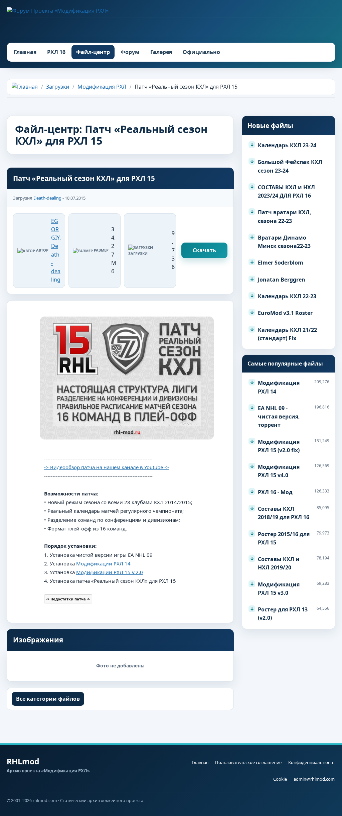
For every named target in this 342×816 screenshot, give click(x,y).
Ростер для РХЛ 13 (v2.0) (283, 613)
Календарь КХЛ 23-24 (287, 145)
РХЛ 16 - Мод (275, 492)
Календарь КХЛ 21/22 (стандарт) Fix (287, 334)
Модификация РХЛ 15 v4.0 (279, 471)
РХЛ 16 (56, 52)
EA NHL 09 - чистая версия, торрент (279, 417)
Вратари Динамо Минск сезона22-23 (284, 242)
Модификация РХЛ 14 (279, 387)
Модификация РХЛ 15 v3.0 (279, 588)
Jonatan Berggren (281, 279)
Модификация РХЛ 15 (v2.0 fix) (279, 446)
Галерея (161, 52)
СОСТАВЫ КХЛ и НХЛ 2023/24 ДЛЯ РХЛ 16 (286, 191)
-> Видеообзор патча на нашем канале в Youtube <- (106, 467)
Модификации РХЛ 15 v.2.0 (109, 572)
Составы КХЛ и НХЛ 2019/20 (279, 563)
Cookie (280, 779)
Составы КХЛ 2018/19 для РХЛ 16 (283, 513)
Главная (25, 52)
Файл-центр (93, 52)
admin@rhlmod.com (314, 779)
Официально (201, 52)
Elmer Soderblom (280, 262)
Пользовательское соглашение (248, 762)
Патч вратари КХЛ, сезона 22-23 (284, 216)
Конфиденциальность (311, 762)
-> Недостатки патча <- (68, 598)
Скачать (204, 250)
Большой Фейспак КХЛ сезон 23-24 (290, 166)
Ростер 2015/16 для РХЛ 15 (284, 538)
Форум (130, 52)
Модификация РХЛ (101, 86)
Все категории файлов (48, 698)
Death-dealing (47, 198)
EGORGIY (55, 229)
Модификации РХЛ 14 (103, 563)
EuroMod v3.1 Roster (285, 313)
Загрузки (57, 86)
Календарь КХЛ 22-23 (287, 296)
